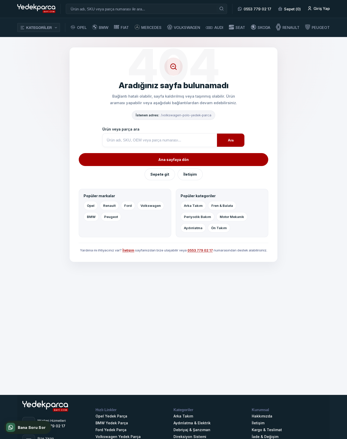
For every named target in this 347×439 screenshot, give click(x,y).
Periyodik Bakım (197, 217)
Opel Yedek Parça (111, 416)
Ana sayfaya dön (173, 159)
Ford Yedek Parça (111, 430)
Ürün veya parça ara (120, 129)
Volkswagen (150, 206)
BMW (103, 27)
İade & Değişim (265, 436)
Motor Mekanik (232, 217)
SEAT (240, 27)
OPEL (82, 27)
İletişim (190, 174)
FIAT (125, 27)
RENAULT (290, 27)
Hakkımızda (262, 416)
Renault (109, 206)
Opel (90, 206)
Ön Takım (219, 228)
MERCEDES (151, 27)
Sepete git (159, 174)
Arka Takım (193, 206)
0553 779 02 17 (257, 9)
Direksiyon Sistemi (190, 436)
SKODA (264, 27)
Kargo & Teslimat (267, 430)
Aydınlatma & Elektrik (192, 423)
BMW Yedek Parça (112, 423)
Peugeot (111, 217)
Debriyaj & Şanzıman (192, 430)
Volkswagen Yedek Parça (118, 436)
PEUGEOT (321, 27)
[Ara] (221, 9)
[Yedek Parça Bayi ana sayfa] (45, 414)
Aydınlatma (193, 228)
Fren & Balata (222, 206)
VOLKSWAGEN (187, 27)
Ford (128, 206)
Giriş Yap (321, 8)
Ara (231, 140)
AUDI (218, 27)
